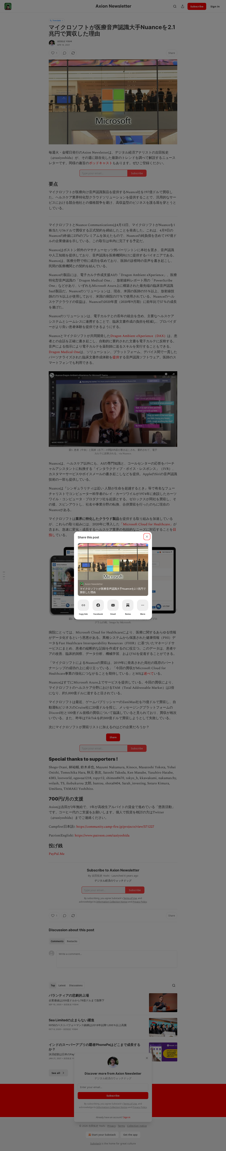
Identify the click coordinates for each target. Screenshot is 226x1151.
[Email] (113, 605)
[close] (147, 536)
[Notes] (127, 605)
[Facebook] (98, 605)
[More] (142, 605)
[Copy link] (83, 605)
